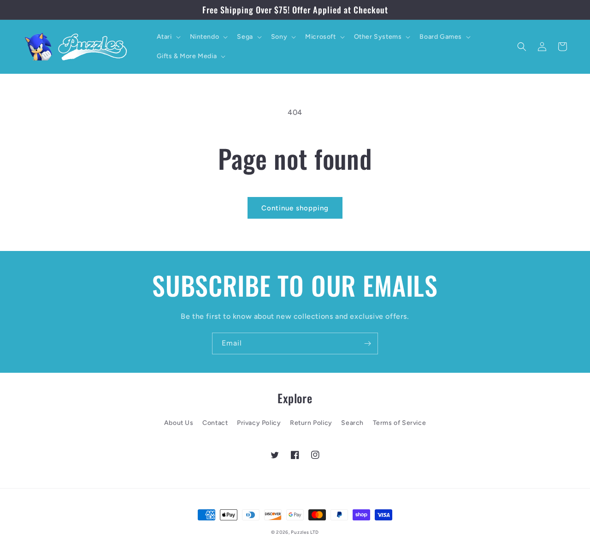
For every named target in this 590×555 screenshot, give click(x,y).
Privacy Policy (259, 423)
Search (352, 423)
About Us (179, 423)
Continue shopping (295, 208)
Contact (215, 423)
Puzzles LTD (305, 532)
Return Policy (311, 423)
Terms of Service (399, 423)
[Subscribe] (367, 343)
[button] (167, 37)
